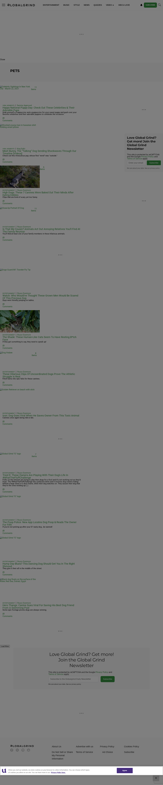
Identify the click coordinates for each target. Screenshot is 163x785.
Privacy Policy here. (58, 772)
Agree (124, 770)
